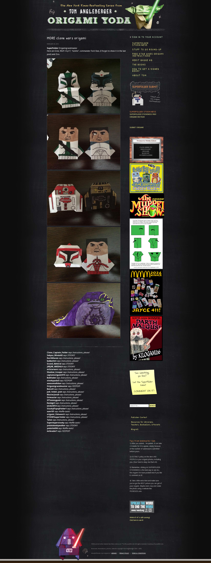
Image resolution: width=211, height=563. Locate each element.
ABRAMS (114, 553)
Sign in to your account (147, 37)
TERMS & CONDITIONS (139, 553)
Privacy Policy (124, 553)
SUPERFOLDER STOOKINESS (141, 114)
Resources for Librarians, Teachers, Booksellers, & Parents (145, 423)
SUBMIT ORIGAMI (137, 127)
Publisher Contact (139, 417)
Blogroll (135, 429)
